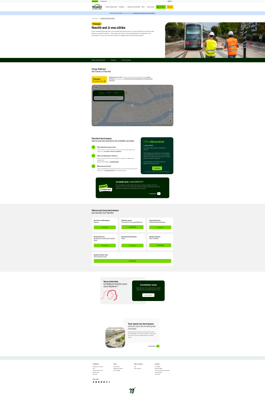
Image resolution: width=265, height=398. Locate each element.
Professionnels (103, 1)
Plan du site (157, 374)
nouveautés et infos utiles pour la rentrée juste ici (144, 13)
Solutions (113, 60)
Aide (135, 366)
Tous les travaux (126, 60)
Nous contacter (137, 368)
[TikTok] (109, 382)
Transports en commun (98, 366)
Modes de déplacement (98, 60)
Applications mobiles (118, 368)
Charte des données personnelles (162, 370)
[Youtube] (99, 382)
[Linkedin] (101, 382)
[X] (104, 382)
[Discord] (106, 382)
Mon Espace (162, 7)
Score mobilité (116, 370)
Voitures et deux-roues (98, 370)
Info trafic (170, 7)
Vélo (94, 368)
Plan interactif (116, 366)
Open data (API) (158, 372)
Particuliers (95, 1)
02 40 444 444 (114, 162)
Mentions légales (158, 368)
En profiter (157, 168)
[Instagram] (96, 382)
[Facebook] (93, 382)
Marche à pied (96, 372)
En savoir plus (132, 227)
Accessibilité (157, 366)
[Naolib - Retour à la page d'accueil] (97, 7)
